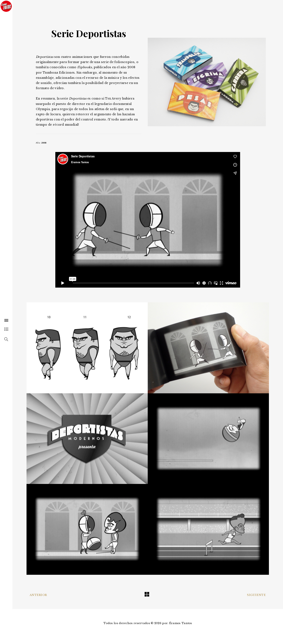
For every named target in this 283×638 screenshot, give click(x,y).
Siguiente (256, 595)
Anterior (38, 595)
